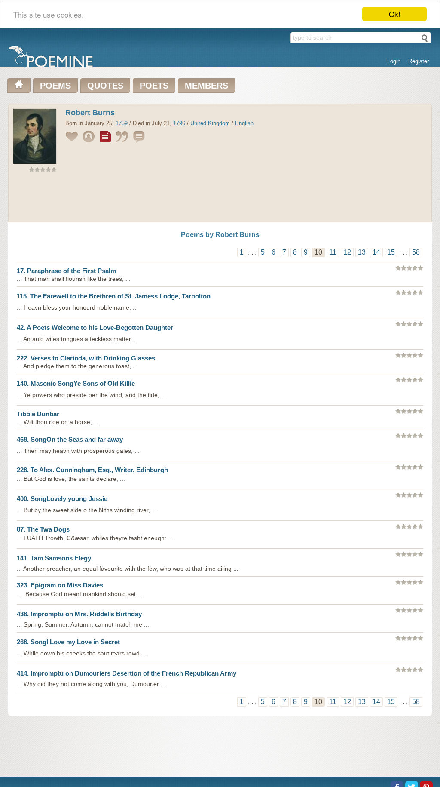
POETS (154, 85)
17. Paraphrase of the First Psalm (66, 270)
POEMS (55, 85)
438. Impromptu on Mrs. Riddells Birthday (79, 614)
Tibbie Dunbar (38, 414)
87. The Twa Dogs (43, 529)
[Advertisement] (220, 199)
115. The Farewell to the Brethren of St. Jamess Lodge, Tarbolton (114, 296)
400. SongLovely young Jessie (62, 498)
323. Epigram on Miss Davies (60, 585)
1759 (122, 123)
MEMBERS (206, 85)
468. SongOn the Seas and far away (70, 439)
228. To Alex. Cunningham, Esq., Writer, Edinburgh (92, 469)
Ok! (394, 14)
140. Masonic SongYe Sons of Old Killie (76, 383)
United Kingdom (210, 123)
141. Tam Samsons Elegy (54, 558)
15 (391, 252)
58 (416, 252)
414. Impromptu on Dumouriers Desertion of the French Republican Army (126, 673)
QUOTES (105, 85)
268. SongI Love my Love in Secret (68, 642)
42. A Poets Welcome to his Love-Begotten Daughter (95, 327)
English (244, 123)
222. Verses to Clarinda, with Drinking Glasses (86, 358)
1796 (179, 123)
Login (393, 61)
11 (332, 252)
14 (376, 252)
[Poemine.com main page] (19, 85)
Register (418, 61)
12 (347, 252)
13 (362, 252)
